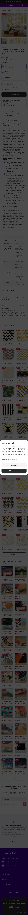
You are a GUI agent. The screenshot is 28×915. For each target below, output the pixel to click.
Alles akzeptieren (14, 471)
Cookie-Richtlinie (12, 459)
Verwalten (14, 465)
